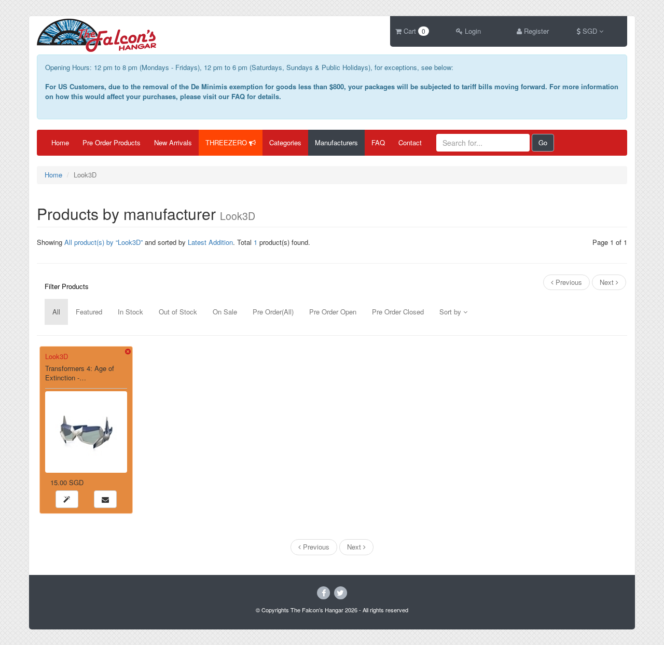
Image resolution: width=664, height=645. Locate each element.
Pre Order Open (332, 312)
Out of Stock (178, 312)
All (56, 312)
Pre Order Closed (398, 312)
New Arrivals (173, 142)
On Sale (225, 312)
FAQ (378, 142)
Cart (413, 31)
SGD (589, 31)
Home (60, 142)
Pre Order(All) (273, 312)
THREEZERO (227, 142)
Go (542, 142)
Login (472, 31)
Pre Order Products (111, 142)
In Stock (130, 312)
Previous (568, 282)
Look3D (56, 356)
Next (608, 282)
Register (535, 31)
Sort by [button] (451, 312)
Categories (285, 142)
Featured (89, 312)
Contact (410, 142)
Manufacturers (336, 142)
